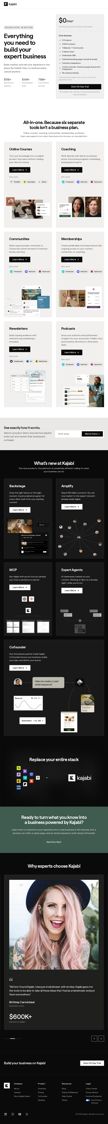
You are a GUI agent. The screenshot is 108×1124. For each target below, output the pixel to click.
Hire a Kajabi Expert (22, 1096)
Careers (17, 1092)
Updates (41, 1100)
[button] (94, 1039)
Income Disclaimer (94, 1096)
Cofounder (42, 1096)
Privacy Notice (92, 1092)
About (16, 1089)
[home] (10, 4)
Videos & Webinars (70, 1092)
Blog (64, 1089)
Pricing (41, 1092)
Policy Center (91, 1089)
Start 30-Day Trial (80, 86)
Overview (42, 1089)
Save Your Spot (53, 842)
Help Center (67, 1096)
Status (64, 1100)
